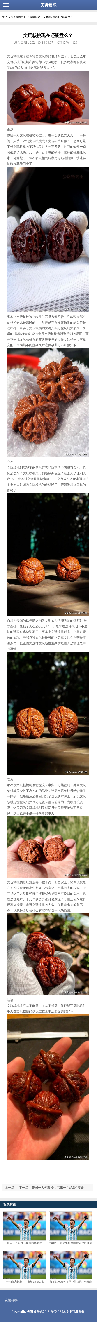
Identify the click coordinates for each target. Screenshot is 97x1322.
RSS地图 (63, 1311)
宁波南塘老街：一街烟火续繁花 (25, 1281)
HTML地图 (77, 1311)
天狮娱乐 (48, 5)
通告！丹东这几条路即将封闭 (24, 1243)
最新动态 (35, 17)
